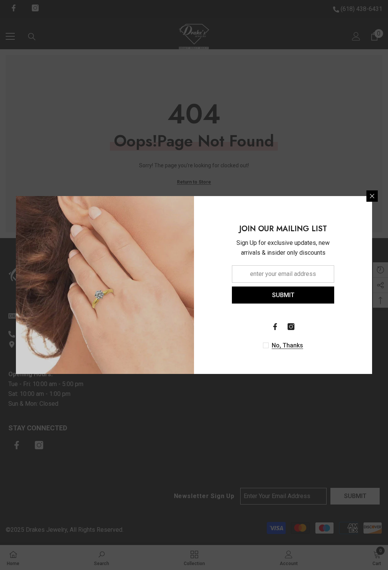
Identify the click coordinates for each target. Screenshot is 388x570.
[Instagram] (291, 327)
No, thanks (287, 345)
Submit (283, 295)
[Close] (372, 196)
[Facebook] (275, 327)
